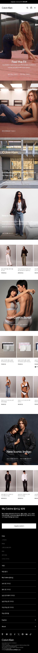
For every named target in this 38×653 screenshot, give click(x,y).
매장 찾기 (5, 571)
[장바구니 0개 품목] (31, 9)
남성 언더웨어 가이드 (8, 595)
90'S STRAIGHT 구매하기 (9, 131)
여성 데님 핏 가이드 (8, 607)
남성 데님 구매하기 (13, 74)
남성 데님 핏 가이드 (8, 601)
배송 (3, 551)
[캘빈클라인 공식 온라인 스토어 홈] (7, 9)
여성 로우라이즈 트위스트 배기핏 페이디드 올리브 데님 (24, 270)
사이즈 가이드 (5, 559)
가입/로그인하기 (19, 526)
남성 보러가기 (23, 324)
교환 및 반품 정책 (6, 547)
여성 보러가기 (14, 324)
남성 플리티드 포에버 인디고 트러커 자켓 (7, 494)
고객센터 (4, 540)
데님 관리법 (5, 613)
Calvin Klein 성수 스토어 (8, 182)
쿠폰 (3, 565)
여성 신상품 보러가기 (7, 233)
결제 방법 (4, 555)
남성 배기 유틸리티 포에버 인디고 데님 (24, 494)
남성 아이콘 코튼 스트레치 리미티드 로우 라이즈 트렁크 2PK (7, 361)
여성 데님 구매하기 (25, 74)
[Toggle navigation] (35, 9)
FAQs (3, 543)
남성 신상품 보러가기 (12, 458)
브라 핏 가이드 (6, 583)
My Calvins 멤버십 (7, 577)
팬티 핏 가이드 (6, 589)
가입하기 (19, 3)
